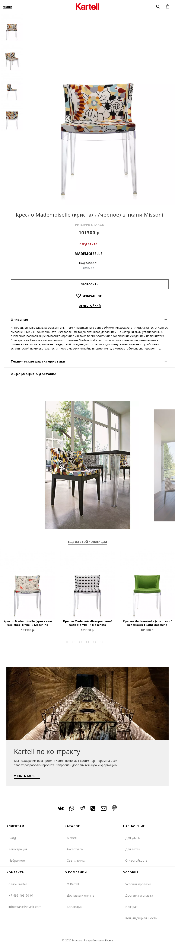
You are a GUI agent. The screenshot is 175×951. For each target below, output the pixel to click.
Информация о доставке (33, 374)
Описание (19, 319)
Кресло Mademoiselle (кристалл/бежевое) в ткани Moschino (27, 623)
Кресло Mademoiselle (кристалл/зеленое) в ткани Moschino (147, 623)
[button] (67, 642)
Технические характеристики (38, 361)
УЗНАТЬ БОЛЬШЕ (27, 776)
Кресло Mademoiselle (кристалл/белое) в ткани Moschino (87, 623)
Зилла (109, 940)
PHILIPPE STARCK (89, 224)
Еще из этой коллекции (87, 542)
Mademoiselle (88, 253)
